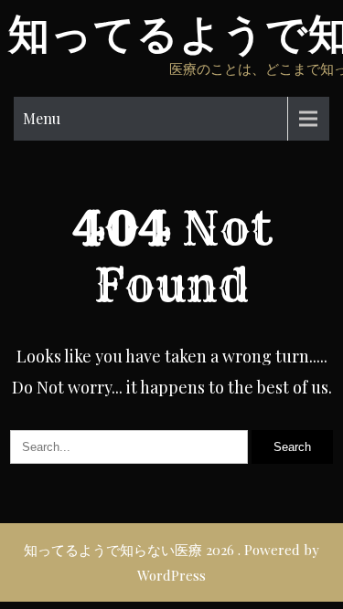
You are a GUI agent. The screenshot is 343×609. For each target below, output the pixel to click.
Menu (41, 118)
